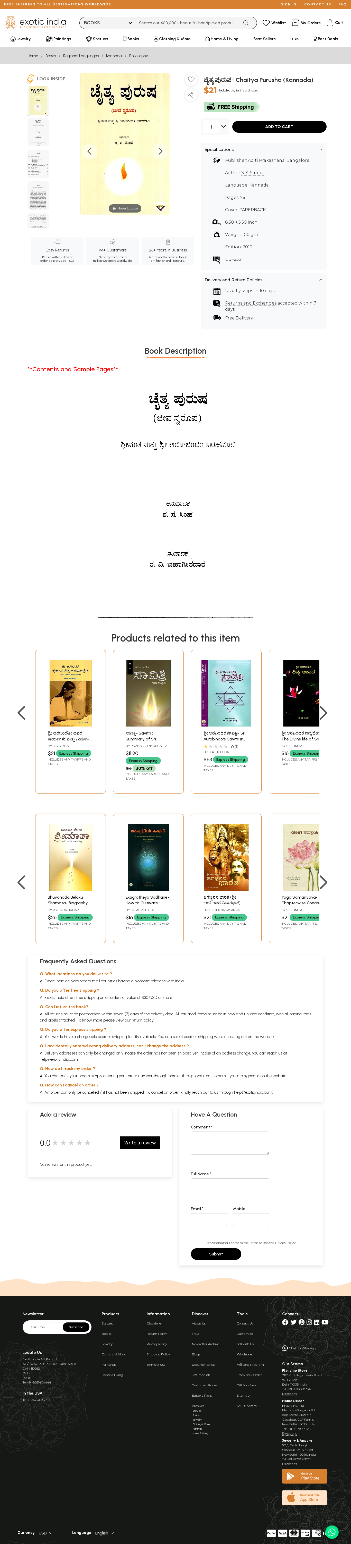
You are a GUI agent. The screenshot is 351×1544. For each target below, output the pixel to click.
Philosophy (138, 55)
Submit (216, 1254)
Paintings (109, 1364)
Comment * (202, 1127)
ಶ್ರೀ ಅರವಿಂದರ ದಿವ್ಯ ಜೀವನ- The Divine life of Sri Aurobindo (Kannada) (303, 739)
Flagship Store (295, 1370)
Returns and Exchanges (250, 303)
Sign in (289, 4)
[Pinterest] (301, 1323)
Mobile (239, 1208)
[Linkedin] (316, 1323)
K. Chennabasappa (223, 910)
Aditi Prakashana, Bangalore (278, 160)
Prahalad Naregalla (149, 746)
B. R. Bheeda (218, 752)
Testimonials (201, 1375)
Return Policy (157, 1334)
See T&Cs (67, 261)
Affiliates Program (250, 1364)
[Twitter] (293, 1323)
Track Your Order (249, 1375)
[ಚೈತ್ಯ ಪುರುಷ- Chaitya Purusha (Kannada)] (38, 101)
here (172, 1075)
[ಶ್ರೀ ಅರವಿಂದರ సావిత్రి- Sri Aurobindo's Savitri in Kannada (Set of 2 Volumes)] (226, 725)
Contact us (317, 4)
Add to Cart (279, 126)
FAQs (195, 1334)
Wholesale (244, 1354)
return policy (143, 1020)
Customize (245, 1334)
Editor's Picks (202, 1395)
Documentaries (203, 1364)
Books (50, 55)
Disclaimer (154, 1323)
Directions (289, 1394)
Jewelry (107, 1344)
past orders (216, 1075)
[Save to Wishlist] (191, 81)
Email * (197, 1208)
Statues (107, 1323)
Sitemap (243, 1395)
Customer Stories (204, 1385)
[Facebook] (285, 1323)
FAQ (343, 4)
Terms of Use (258, 1243)
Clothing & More (113, 1354)
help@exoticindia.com (59, 1059)
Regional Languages (81, 55)
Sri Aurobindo (143, 910)
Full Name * (201, 1173)
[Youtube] (324, 1323)
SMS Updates (246, 1406)
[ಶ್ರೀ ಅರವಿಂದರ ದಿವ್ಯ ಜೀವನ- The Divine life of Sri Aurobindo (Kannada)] (304, 725)
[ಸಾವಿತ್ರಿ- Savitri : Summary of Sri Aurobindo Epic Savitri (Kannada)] (148, 725)
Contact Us (245, 1323)
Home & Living (112, 1375)
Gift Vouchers (246, 1385)
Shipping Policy (158, 1354)
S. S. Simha (252, 172)
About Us (199, 1323)
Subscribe (76, 1327)
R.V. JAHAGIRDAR (66, 910)
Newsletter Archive (205, 1344)
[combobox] (187, 23)
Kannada (114, 55)
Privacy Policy (285, 1243)
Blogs (196, 1354)
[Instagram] (309, 1323)
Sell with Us (245, 1344)
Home (32, 55)
